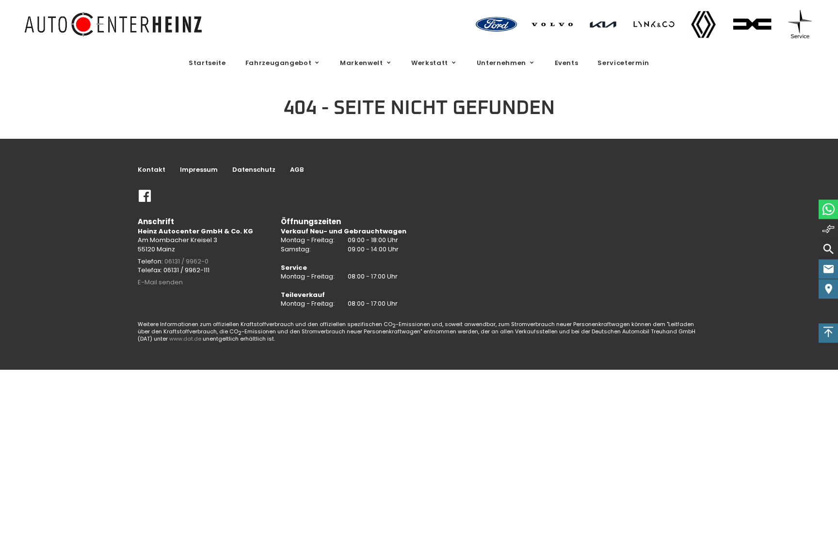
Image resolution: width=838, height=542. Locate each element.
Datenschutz (253, 169)
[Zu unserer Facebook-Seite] (145, 200)
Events (567, 62)
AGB (297, 169)
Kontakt (151, 169)
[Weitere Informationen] (114, 24)
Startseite (207, 62)
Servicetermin (623, 62)
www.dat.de (185, 339)
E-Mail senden (160, 282)
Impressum (199, 169)
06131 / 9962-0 (186, 261)
